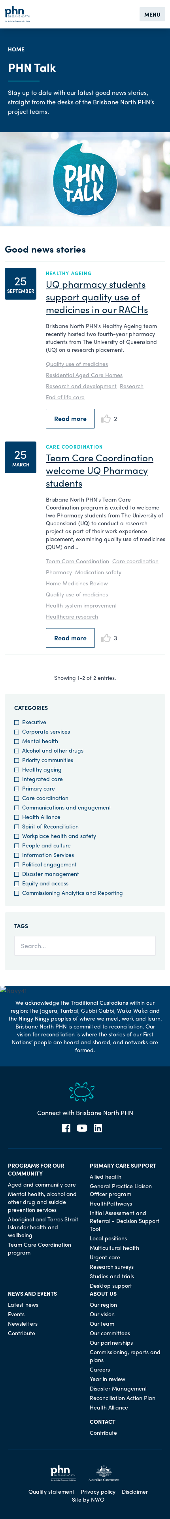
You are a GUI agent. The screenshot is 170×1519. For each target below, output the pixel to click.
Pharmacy (59, 572)
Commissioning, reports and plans (125, 1356)
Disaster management (50, 873)
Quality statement (51, 1491)
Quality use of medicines (77, 364)
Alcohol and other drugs (52, 750)
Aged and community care (42, 1184)
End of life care (65, 397)
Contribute (21, 1333)
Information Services (48, 855)
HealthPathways (111, 1203)
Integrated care (42, 779)
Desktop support (111, 1285)
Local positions (108, 1238)
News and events (32, 1293)
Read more (70, 418)
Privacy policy (98, 1491)
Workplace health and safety (59, 836)
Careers (100, 1369)
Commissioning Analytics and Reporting (72, 892)
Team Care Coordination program (39, 1248)
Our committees (110, 1333)
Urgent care (105, 1257)
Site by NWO (88, 1499)
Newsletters (23, 1323)
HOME (16, 49)
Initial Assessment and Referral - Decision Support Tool (124, 1220)
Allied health (105, 1176)
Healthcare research (72, 616)
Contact (102, 1421)
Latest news (23, 1304)
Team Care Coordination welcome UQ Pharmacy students (99, 470)
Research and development (81, 386)
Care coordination (135, 561)
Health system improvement (81, 605)
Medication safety (98, 572)
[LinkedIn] (98, 1128)
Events (16, 1314)
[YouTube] (82, 1128)
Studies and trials (112, 1276)
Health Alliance (41, 817)
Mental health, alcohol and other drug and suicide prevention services (42, 1201)
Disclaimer (135, 1491)
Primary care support (123, 1165)
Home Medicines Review (77, 583)
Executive (34, 722)
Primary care (38, 788)
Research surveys (112, 1266)
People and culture (46, 845)
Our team (102, 1323)
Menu (152, 14)
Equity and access (45, 883)
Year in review (107, 1379)
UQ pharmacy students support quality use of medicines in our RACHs (97, 296)
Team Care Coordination (77, 561)
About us (103, 1293)
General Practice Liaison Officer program (121, 1190)
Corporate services (46, 731)
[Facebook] (66, 1128)
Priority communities (47, 760)
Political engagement (49, 864)
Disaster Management (118, 1388)
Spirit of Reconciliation (50, 826)
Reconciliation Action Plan (122, 1398)
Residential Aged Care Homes (84, 375)
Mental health (40, 741)
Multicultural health (114, 1247)
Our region (103, 1304)
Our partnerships (111, 1342)
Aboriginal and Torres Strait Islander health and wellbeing (43, 1227)
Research (132, 386)
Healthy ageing (42, 769)
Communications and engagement (66, 807)
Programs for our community (36, 1169)
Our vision (102, 1314)
